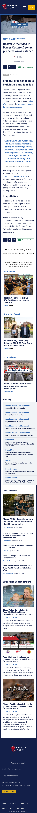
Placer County (13, 75)
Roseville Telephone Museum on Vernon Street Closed (19, 472)
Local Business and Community (17, 405)
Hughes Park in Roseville (14, 422)
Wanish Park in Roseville (14, 415)
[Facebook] (5, 67)
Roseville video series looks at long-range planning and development (18, 386)
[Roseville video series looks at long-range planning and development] (18, 370)
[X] (10, 67)
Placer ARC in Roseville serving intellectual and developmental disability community (20, 444)
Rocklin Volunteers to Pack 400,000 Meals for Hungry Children (16, 300)
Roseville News (18, 38)
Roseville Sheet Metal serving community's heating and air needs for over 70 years (18, 659)
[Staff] (15, 57)
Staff (21, 57)
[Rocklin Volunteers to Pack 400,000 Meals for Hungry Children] (18, 284)
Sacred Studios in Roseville (15, 408)
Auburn (6, 38)
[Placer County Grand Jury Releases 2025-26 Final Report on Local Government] (18, 327)
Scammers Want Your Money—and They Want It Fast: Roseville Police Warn (20, 481)
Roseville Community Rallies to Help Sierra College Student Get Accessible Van (19, 454)
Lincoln (8, 460)
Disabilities (9, 439)
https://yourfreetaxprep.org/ (15, 176)
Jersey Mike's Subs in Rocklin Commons (20, 428)
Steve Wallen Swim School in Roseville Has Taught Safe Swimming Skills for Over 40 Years (17, 612)
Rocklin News (9, 40)
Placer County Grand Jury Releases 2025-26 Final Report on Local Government (18, 343)
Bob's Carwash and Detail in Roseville (19, 435)
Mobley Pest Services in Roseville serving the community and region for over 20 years (17, 706)
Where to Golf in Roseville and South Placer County (18, 464)
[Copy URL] (14, 67)
